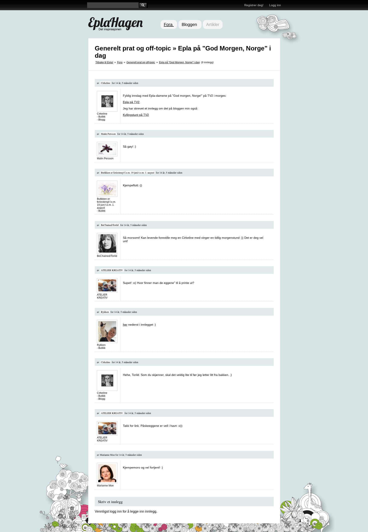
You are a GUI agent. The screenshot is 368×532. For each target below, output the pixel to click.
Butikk (101, 116)
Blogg (101, 119)
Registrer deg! (253, 5)
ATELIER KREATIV (112, 270)
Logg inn (275, 5)
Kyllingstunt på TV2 (136, 114)
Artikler (212, 24)
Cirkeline (105, 83)
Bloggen (190, 24)
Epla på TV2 (131, 102)
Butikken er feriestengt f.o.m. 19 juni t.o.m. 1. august (127, 172)
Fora (169, 24)
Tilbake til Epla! (104, 62)
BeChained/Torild (110, 225)
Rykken (105, 311)
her (125, 324)
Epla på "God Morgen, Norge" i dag (179, 62)
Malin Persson (108, 133)
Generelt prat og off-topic (140, 62)
